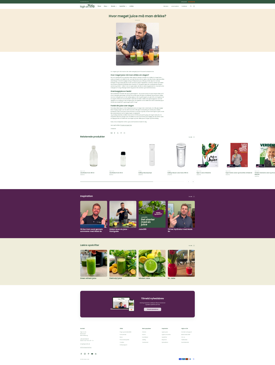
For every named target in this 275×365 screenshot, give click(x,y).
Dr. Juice (171, 278)
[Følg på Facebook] (81, 354)
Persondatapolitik (124, 339)
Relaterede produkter (92, 136)
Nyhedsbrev (165, 342)
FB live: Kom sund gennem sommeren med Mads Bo (91, 230)
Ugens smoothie (166, 334)
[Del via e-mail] (124, 133)
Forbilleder (184, 6)
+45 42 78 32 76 (84, 339)
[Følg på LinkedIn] (96, 354)
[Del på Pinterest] (121, 133)
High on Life (82, 171)
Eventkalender (185, 342)
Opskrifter (122, 6)
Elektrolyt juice (115, 278)
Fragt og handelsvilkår (125, 332)
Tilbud (99, 6)
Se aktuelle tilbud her (84, 1)
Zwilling (139, 171)
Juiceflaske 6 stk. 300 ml (87, 173)
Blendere (166, 6)
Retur (121, 337)
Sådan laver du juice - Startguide (118, 230)
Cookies (122, 342)
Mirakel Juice (144, 278)
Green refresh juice (88, 278)
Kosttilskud (145, 337)
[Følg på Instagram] (85, 354)
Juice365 (142, 229)
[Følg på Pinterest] (88, 354)
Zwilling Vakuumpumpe (145, 173)
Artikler (132, 6)
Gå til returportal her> (86, 347)
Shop (105, 6)
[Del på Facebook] (114, 133)
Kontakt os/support (186, 332)
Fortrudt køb (123, 334)
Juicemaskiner (175, 6)
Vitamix (144, 332)
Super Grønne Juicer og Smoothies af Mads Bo (239, 173)
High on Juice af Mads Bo (204, 173)
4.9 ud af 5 (184, 2)
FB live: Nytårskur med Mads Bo (180, 230)
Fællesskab (184, 339)
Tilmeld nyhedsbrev (152, 309)
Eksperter (164, 339)
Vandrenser (145, 342)
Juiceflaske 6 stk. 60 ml (116, 173)
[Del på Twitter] (118, 133)
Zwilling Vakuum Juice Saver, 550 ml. (177, 173)
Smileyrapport (123, 345)
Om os (183, 337)
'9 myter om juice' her (126, 125)
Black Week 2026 (185, 334)
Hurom (144, 334)
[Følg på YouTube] (92, 354)
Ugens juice (165, 332)
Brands (113, 6)
